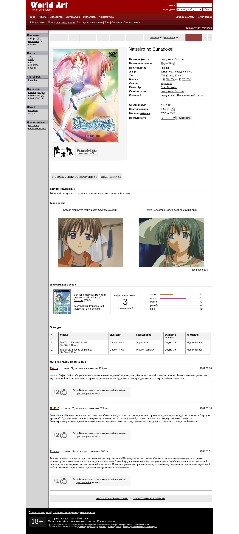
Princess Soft (96, 306)
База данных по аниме (90, 22)
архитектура (151, 527)
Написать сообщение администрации (74, 512)
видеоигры (101, 527)
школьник (109, 176)
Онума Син (142, 342)
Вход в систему (185, 17)
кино (152, 308)
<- (205, 37)
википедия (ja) (36, 95)
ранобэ (154, 305)
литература (128, 527)
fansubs (32, 80)
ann (30, 56)
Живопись (89, 17)
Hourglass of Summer (172, 91)
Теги (107, 22)
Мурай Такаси (194, 342)
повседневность (183, 71)
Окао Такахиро (169, 87)
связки (32, 44)
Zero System (93, 308)
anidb (31, 59)
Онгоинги (116, 22)
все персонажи (200, 269)
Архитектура (106, 17)
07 (183, 79)
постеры (33, 110)
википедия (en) (36, 92)
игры (153, 298)
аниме (153, 294)
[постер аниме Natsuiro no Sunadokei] (86, 142)
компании (33, 41)
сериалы (91, 527)
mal (30, 62)
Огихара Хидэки (107, 210)
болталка (33, 125)
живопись (139, 527)
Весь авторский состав (190, 95)
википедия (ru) (36, 98)
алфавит (61, 22)
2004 (172, 79)
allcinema (33, 65)
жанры (71, 22)
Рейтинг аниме (38, 22)
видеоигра (166, 83)
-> (209, 37)
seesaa (32, 67)
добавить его (124, 193)
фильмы (81, 527)
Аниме (42, 17)
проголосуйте (83, 393)
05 (167, 79)
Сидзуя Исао (168, 95)
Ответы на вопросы (40, 512)
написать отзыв (37, 128)
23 (180, 79)
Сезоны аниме (132, 22)
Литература (73, 17)
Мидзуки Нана (188, 210)
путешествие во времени (72, 176)
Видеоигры (56, 17)
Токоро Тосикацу (145, 349)
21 (164, 79)
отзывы (154, 37)
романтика (166, 71)
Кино (32, 17)
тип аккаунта (193, 28)
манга (153, 301)
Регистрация (204, 17)
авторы (32, 38)
